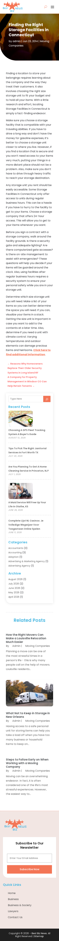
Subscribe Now (29, 869)
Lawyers (13, 911)
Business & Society (19, 905)
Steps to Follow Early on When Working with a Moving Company (27, 763)
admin (17, 41)
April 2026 (13, 597)
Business (13, 899)
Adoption (13, 557)
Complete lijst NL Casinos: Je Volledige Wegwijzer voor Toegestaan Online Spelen (25, 524)
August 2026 (15, 579)
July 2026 (13, 583)
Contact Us (15, 917)
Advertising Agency (19, 565)
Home (12, 893)
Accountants (15, 548)
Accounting (15, 552)
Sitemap (39, 936)
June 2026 (14, 588)
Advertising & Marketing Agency (26, 561)
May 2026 (13, 592)
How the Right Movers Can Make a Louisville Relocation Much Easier (26, 638)
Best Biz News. (39, 933)
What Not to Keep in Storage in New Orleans (28, 715)
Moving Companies (37, 646)
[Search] (47, 399)
